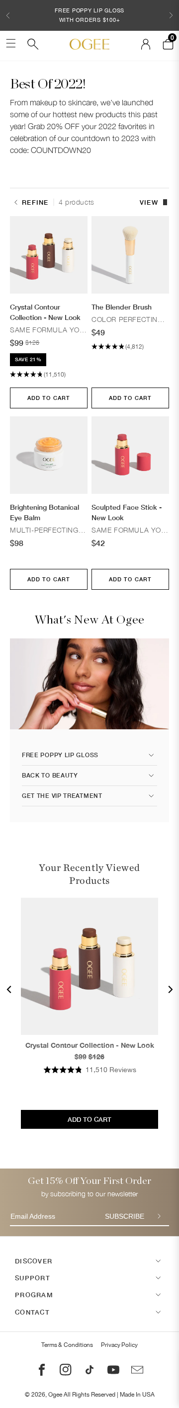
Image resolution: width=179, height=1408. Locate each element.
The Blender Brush (121, 307)
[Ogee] (89, 44)
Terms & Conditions (67, 1344)
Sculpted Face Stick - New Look (126, 512)
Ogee (55, 1394)
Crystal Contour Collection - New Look (45, 312)
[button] (8, 15)
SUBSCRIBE (124, 1216)
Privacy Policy (119, 1344)
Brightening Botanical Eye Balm (44, 512)
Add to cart (48, 397)
